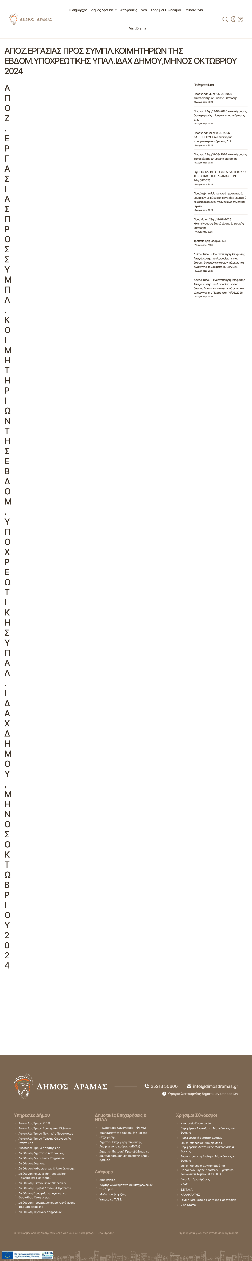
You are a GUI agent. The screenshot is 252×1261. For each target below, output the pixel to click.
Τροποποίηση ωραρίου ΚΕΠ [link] (210, 241)
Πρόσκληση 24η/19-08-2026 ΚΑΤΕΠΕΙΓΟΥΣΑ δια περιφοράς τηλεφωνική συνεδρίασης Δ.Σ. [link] (213, 137)
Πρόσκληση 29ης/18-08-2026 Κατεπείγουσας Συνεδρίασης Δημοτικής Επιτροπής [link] (219, 224)
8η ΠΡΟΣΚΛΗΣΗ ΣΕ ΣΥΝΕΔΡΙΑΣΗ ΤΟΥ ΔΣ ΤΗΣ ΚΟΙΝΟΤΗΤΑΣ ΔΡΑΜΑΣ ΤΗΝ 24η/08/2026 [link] (220, 176)
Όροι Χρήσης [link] (105, 1232)
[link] (30, 19)
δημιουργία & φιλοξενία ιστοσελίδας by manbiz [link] (208, 1232)
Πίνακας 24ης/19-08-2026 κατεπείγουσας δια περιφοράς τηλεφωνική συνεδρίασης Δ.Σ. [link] (220, 115)
